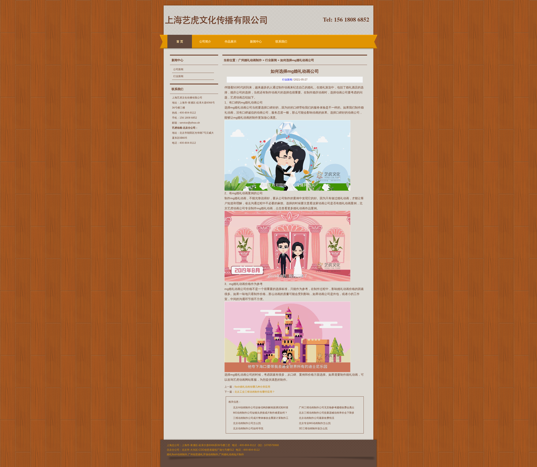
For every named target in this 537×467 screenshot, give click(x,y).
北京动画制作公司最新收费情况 (316, 418)
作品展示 (230, 41)
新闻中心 (256, 41)
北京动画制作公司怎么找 (247, 423)
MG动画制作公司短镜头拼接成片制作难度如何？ (260, 412)
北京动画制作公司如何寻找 (248, 428)
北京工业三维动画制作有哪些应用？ (255, 391)
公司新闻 (178, 69)
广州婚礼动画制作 (250, 60)
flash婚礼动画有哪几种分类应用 (252, 386)
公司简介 (205, 41)
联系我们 (281, 41)
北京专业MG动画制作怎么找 (315, 423)
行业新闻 (178, 76)
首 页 (179, 41)
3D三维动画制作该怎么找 (313, 428)
